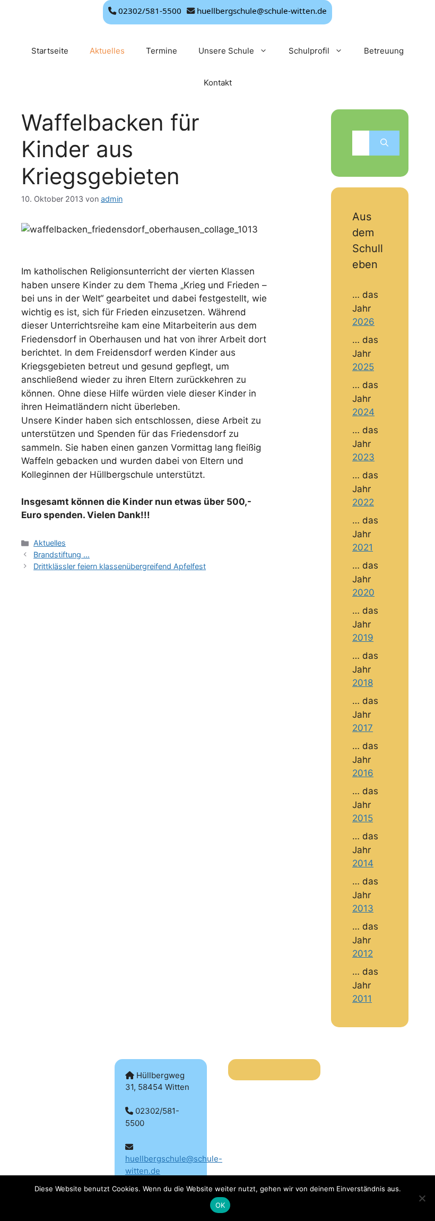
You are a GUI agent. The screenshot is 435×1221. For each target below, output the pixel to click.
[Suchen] (384, 143)
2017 (362, 728)
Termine (161, 51)
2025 (363, 367)
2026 (363, 321)
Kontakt (218, 83)
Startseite (49, 51)
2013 (362, 908)
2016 (362, 773)
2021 (362, 547)
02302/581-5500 (149, 10)
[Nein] (421, 1198)
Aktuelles (107, 51)
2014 (362, 863)
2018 (362, 682)
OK (220, 1205)
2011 (362, 998)
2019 (362, 637)
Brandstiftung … (61, 554)
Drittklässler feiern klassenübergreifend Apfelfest (119, 566)
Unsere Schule (226, 51)
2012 (362, 953)
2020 (363, 592)
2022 (363, 502)
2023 (363, 457)
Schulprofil (309, 51)
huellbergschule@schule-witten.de (262, 10)
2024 (363, 412)
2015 (362, 818)
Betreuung (384, 51)
